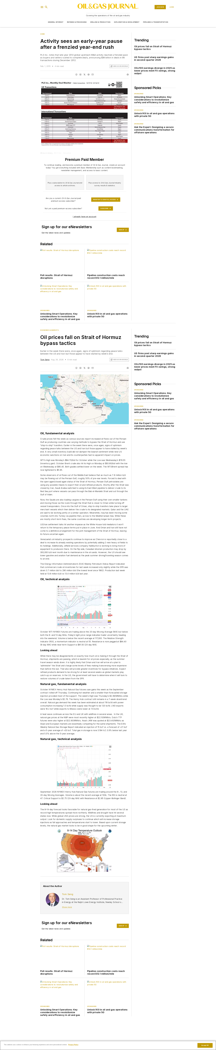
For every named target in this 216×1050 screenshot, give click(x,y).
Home (42, 34)
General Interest (55, 22)
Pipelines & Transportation (155, 22)
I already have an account (84, 216)
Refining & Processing (77, 22)
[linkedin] (80, 74)
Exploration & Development (127, 22)
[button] (42, 7)
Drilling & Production (100, 22)
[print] (128, 74)
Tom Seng (44, 360)
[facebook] (76, 74)
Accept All (205, 1045)
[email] (92, 74)
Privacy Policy (73, 1045)
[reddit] (88, 74)
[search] (46, 7)
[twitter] (84, 74)
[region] (108, 1045)
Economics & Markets (49, 330)
